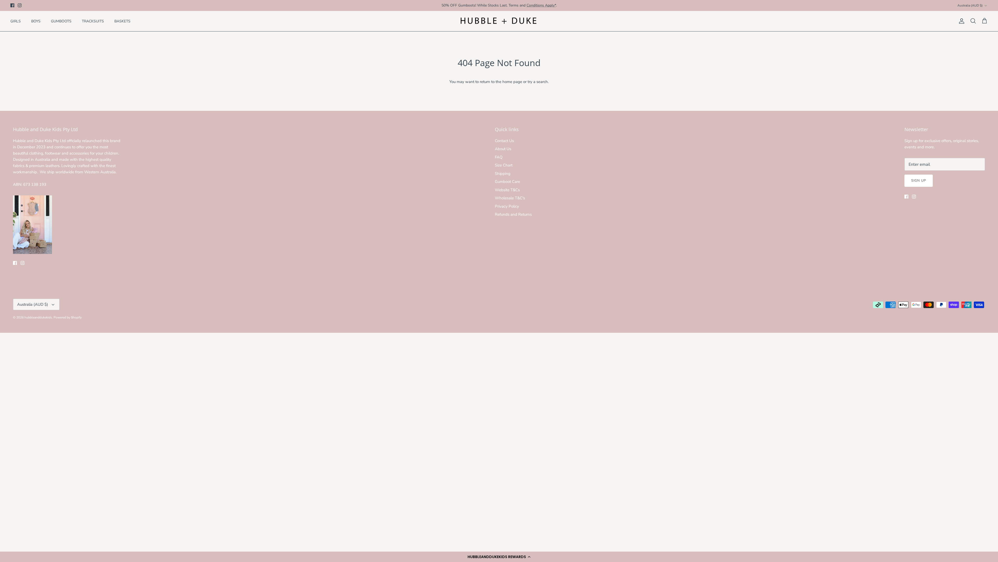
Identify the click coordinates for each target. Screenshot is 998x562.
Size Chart (504, 165)
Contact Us (504, 140)
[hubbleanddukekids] (499, 21)
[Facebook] (12, 5)
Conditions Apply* (541, 5)
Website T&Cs (507, 190)
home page (512, 81)
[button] (499, 557)
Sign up (918, 180)
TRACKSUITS (93, 21)
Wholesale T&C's (510, 198)
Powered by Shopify (68, 317)
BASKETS (122, 21)
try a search (538, 81)
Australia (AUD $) (970, 5)
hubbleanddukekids (38, 317)
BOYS (36, 21)
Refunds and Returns (513, 214)
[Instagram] (20, 5)
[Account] (960, 21)
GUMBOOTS (61, 21)
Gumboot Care (507, 181)
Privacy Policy (507, 206)
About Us (503, 148)
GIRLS (15, 21)
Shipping (502, 173)
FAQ (499, 157)
